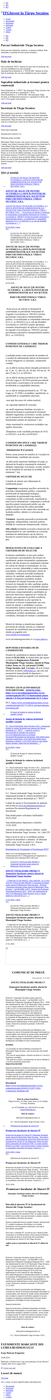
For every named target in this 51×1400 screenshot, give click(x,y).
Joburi (8, 1395)
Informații (9, 1390)
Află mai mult (6, 56)
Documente (10, 1386)
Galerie (8, 1393)
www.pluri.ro (41, 639)
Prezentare (10, 1388)
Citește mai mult (9, 1368)
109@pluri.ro (29, 670)
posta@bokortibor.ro (28, 1110)
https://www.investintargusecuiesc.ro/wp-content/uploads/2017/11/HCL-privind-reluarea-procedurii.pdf (27, 705)
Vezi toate (4, 1378)
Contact (9, 1397)
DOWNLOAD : (33, 690)
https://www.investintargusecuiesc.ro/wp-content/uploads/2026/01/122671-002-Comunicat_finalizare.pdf (24, 1088)
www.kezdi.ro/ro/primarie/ (18, 634)
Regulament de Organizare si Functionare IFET (27, 849)
